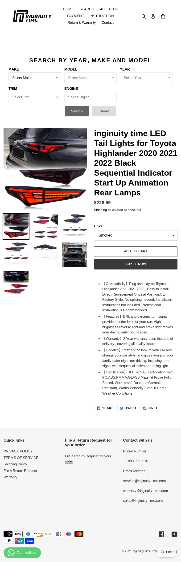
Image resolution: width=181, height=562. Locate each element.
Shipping (100, 210)
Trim (12, 89)
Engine (71, 89)
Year (125, 69)
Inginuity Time (142, 551)
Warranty (10, 477)
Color (98, 226)
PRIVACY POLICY (18, 451)
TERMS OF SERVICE (21, 458)
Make (13, 69)
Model (70, 69)
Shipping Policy (15, 464)
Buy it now (135, 264)
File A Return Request (20, 471)
